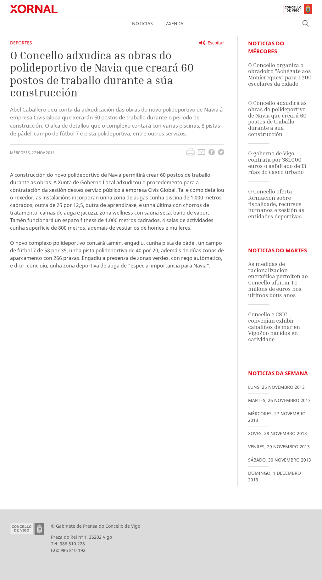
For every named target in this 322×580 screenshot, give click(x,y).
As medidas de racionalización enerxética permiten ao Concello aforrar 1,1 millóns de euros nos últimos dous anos (278, 279)
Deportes (21, 43)
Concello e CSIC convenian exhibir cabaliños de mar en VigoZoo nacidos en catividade (274, 326)
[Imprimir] (190, 153)
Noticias (142, 23)
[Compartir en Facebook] (211, 153)
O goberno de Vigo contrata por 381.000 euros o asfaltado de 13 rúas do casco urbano (277, 162)
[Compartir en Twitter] (221, 153)
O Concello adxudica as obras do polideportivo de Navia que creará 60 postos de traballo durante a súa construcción (277, 118)
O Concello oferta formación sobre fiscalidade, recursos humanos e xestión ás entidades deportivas (276, 204)
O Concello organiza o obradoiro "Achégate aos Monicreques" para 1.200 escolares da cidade (280, 74)
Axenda (174, 23)
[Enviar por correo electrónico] (201, 152)
